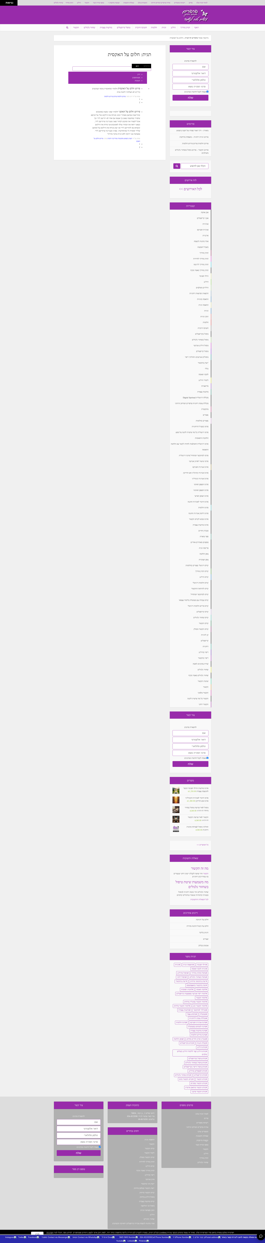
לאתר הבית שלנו (201, 3)
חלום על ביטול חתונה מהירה (197, 926)
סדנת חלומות (181, 1022)
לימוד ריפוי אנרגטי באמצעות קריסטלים (191, 994)
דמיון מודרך (69, 3)
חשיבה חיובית (141, 27)
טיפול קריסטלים (123, 27)
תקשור (87, 3)
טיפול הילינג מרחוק (147, 1197)
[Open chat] (261, 1236)
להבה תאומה (201, 989)
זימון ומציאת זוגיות (147, 1210)
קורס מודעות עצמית (146, 1201)
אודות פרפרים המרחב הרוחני (160, 3)
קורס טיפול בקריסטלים (197, 1059)
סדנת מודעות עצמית (198, 1031)
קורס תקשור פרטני (199, 1092)
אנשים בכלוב (203, 946)
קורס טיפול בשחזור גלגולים (195, 1063)
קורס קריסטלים (200, 1075)
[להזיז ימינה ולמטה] (3, 3)
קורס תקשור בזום (186, 1079)
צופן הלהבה (178, 1039)
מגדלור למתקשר (200, 1010)
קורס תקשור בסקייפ (198, 1083)
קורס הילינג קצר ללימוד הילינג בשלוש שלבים (192, 1052)
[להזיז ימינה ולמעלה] (3, 2)
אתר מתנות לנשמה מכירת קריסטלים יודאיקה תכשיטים (133, 1223)
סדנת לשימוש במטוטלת (197, 1027)
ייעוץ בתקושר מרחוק (198, 981)
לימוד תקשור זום (199, 1006)
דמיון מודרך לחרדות (146, 1162)
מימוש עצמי (191, 1014)
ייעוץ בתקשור (181, 981)
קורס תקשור (201, 1079)
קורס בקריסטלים (186, 1043)
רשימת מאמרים (179, 3)
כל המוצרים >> (202, 845)
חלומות (154, 27)
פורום (191, 3)
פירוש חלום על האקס (129, 111)
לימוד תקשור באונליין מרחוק (195, 1002)
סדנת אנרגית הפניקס (198, 1022)
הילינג (79, 3)
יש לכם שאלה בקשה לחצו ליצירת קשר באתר (241, 1237)
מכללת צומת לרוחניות (197, 1018)
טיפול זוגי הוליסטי (147, 1206)
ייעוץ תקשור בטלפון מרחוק (144, 1188)
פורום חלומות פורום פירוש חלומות (115, 96)
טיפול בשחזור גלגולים (198, 977)
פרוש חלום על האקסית (129, 88)
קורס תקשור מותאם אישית (195, 1087)
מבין (37, 1234)
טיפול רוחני (181, 977)
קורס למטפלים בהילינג (197, 1071)
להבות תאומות (186, 989)
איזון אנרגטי (149, 1179)
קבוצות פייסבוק (114, 3)
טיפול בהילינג (182, 973)
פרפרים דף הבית (191, 38)
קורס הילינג (201, 1047)
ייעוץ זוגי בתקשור (147, 1184)
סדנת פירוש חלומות (198, 1035)
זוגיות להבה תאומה (199, 969)
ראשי (196, 27)
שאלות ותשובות (128, 3)
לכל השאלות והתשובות (199, 899)
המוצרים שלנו (142, 3)
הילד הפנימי (201, 965)
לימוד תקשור (201, 998)
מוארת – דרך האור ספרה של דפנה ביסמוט (192, 131)
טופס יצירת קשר (98, 3)
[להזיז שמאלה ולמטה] (2, 3)
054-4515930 (132, 1116)
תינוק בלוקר (203, 933)
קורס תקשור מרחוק (147, 1193)
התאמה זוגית (188, 965)
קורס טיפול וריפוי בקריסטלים (195, 1067)
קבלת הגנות (201, 1043)
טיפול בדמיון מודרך (199, 973)
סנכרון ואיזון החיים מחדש (196, 1039)
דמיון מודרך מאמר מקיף (145, 1171)
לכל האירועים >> (190, 189)
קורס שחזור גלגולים (182, 1075)
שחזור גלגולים (58, 3)
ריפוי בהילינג (149, 1175)
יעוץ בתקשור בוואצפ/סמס (196, 985)
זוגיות (164, 27)
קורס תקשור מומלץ (147, 1157)
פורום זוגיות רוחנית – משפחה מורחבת (194, 137)
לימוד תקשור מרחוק (181, 1006)
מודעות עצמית (106, 27)
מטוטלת (203, 1014)
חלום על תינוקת (202, 920)
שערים (205, 939)
